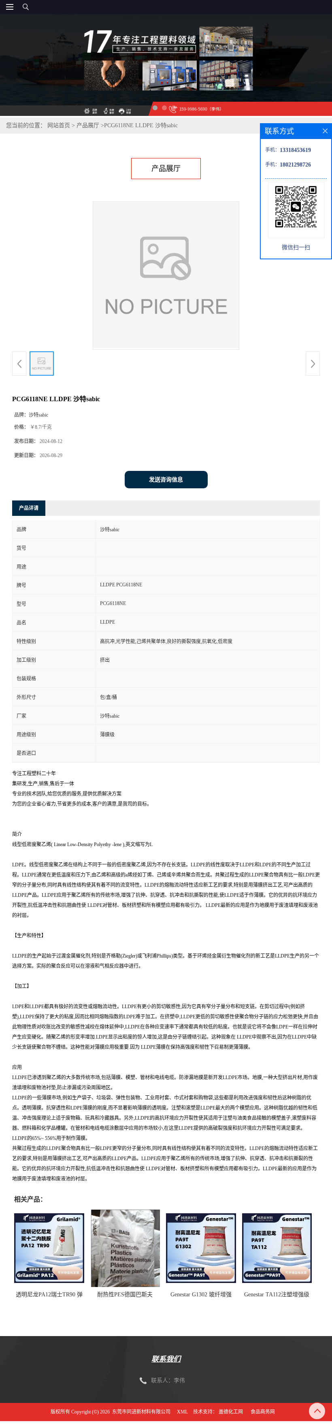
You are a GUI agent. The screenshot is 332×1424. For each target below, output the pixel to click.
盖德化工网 (231, 1412)
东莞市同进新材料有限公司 (141, 1412)
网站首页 (58, 125)
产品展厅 (88, 125)
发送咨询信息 (166, 480)
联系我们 (166, 1359)
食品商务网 (263, 1412)
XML (182, 1412)
